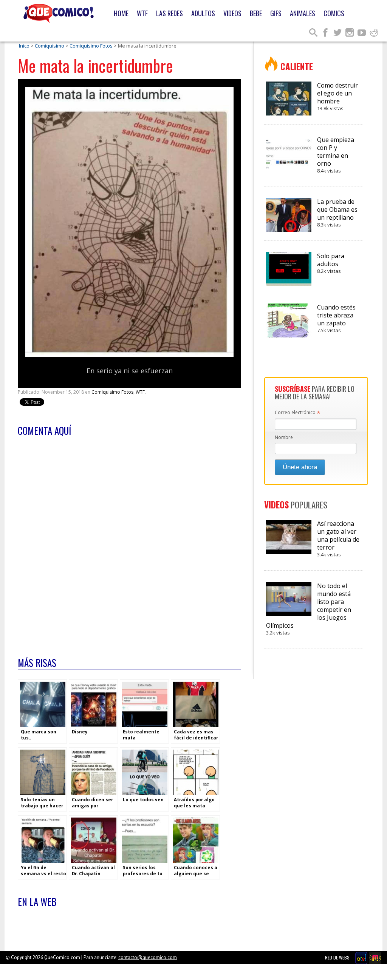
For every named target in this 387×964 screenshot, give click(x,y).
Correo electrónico (297, 413)
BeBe (256, 13)
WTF (142, 13)
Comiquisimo (49, 45)
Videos (232, 13)
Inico (24, 45)
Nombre (284, 437)
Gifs (276, 13)
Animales (302, 13)
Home (121, 13)
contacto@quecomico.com (147, 957)
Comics (334, 13)
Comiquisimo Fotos (91, 45)
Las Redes (169, 13)
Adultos (203, 13)
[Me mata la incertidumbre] (129, 355)
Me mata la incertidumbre (95, 65)
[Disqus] (129, 542)
